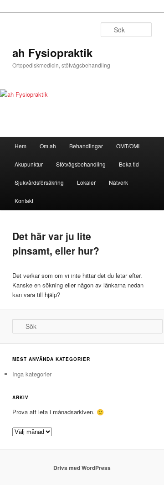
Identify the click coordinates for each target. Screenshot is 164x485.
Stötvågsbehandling (81, 164)
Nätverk (118, 182)
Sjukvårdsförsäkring (39, 182)
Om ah (48, 146)
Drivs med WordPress (82, 468)
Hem (20, 146)
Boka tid (129, 164)
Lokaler (86, 182)
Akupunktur (29, 164)
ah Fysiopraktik (52, 52)
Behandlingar (86, 146)
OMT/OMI (127, 146)
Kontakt (24, 200)
